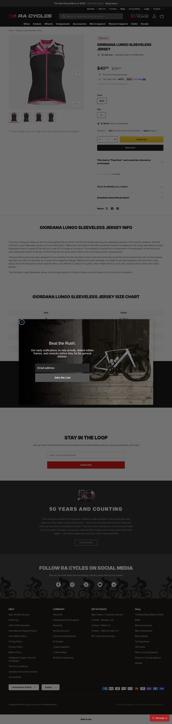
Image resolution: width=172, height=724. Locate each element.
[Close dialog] (21, 322)
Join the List (62, 377)
